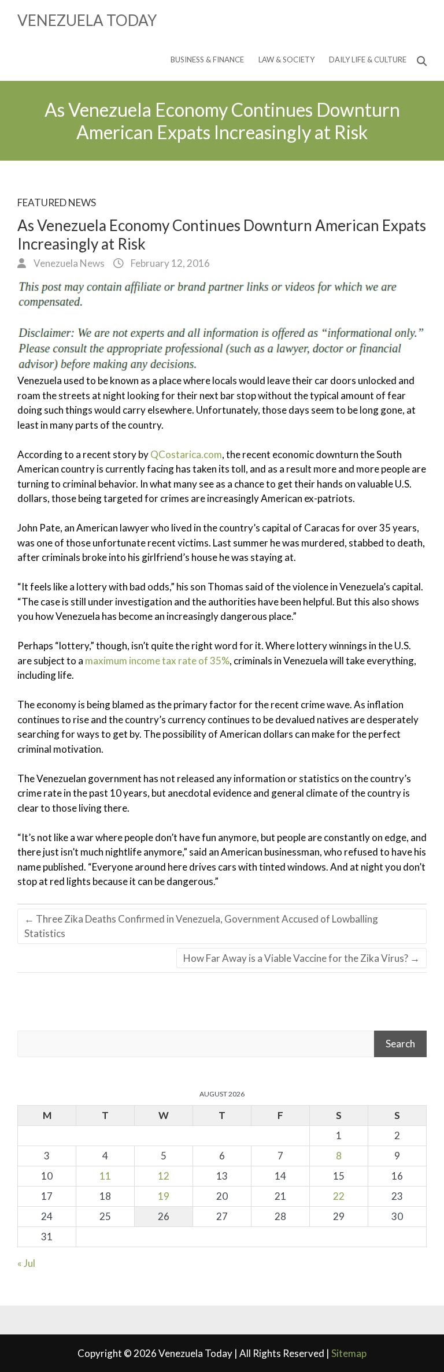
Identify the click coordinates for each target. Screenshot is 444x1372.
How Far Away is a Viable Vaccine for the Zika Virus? (301, 958)
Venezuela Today (87, 20)
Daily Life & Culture (367, 59)
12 (163, 1176)
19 (163, 1196)
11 (105, 1176)
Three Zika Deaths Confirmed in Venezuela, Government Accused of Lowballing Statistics (201, 926)
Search (400, 1044)
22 (339, 1196)
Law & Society (286, 59)
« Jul (26, 1263)
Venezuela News (68, 263)
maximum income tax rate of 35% (157, 661)
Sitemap (349, 1353)
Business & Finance (207, 59)
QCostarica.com (186, 454)
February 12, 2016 (169, 263)
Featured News (56, 202)
